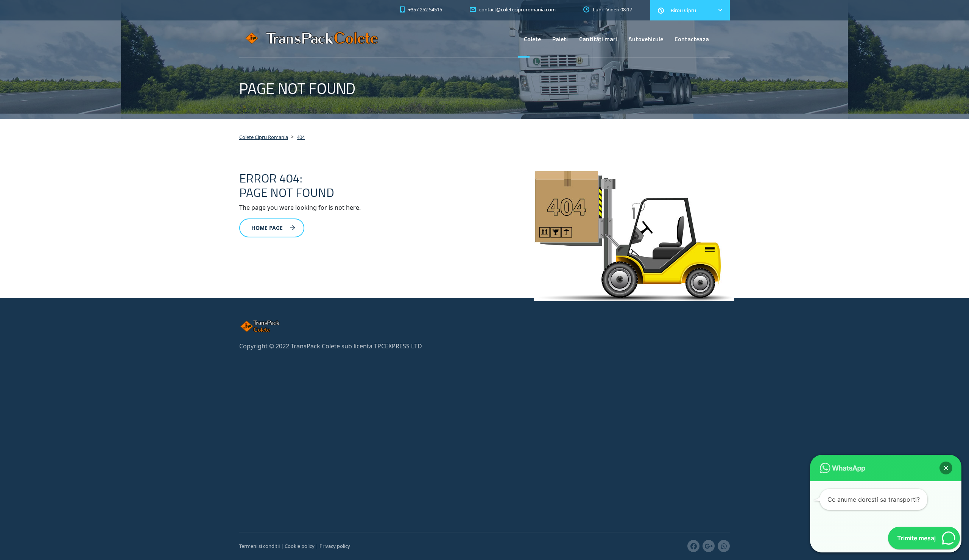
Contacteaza (692, 39)
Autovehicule (645, 39)
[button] (945, 468)
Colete (532, 39)
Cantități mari (598, 39)
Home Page (267, 227)
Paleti (560, 39)
